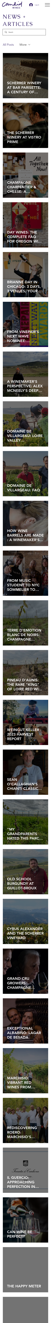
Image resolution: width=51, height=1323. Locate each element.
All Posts (8, 44)
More (23, 44)
